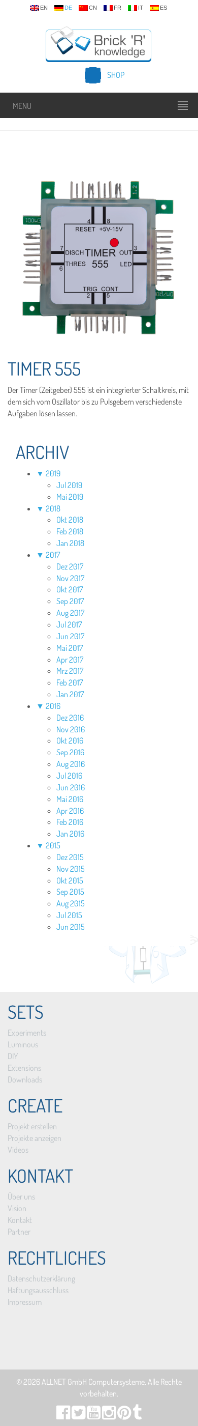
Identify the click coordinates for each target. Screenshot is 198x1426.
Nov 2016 (70, 729)
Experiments (27, 1033)
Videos (18, 1150)
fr (117, 8)
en (44, 8)
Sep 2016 (70, 752)
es (163, 8)
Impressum (25, 1302)
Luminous (23, 1044)
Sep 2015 (70, 892)
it (140, 8)
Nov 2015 (70, 869)
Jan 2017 (70, 694)
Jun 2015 (70, 927)
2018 (53, 508)
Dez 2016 (70, 717)
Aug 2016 (70, 764)
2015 (53, 845)
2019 (53, 473)
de (68, 8)
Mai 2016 (69, 799)
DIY (13, 1056)
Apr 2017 (69, 659)
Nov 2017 (70, 578)
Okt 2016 (69, 740)
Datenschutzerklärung (41, 1278)
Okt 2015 (69, 880)
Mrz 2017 (69, 671)
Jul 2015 (69, 915)
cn (93, 8)
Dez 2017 (69, 566)
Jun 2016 (70, 787)
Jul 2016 (69, 776)
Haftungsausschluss (38, 1290)
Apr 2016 (70, 811)
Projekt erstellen (32, 1126)
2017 (53, 555)
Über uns (21, 1196)
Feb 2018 (69, 531)
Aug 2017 (70, 613)
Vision (17, 1208)
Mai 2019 (69, 497)
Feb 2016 (69, 822)
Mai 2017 (69, 648)
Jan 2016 (70, 834)
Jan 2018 (70, 543)
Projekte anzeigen (34, 1138)
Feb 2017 (69, 682)
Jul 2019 (69, 485)
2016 (53, 706)
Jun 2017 (70, 636)
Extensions (24, 1068)
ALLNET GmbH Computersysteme (93, 1382)
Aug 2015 (70, 903)
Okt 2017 (69, 589)
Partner (19, 1232)
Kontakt (20, 1220)
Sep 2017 (70, 601)
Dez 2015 (70, 857)
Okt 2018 (69, 520)
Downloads (25, 1079)
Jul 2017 (69, 624)
